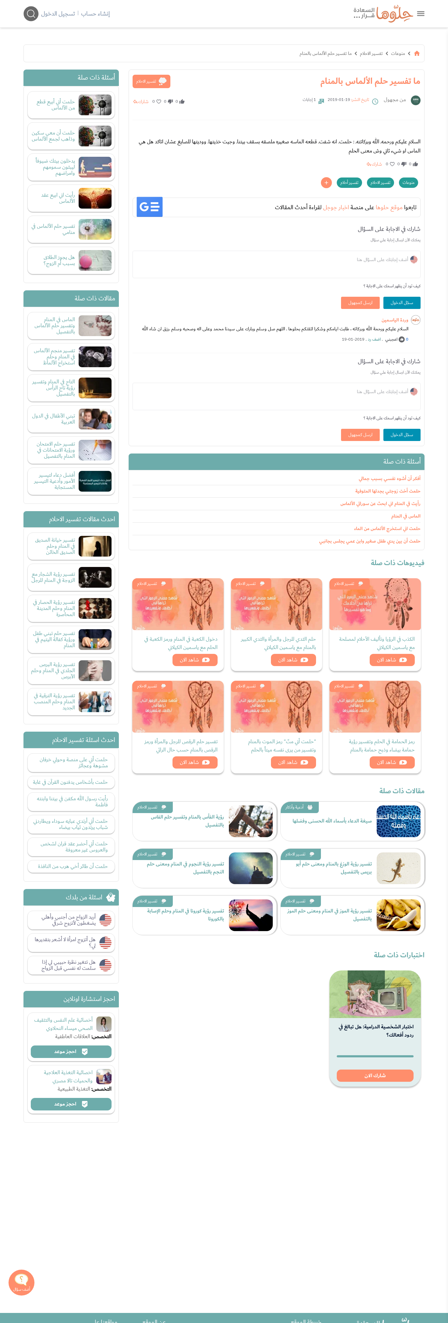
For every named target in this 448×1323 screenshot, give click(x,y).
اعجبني (391, 339)
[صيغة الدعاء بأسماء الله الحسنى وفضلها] (399, 821)
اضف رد (374, 339)
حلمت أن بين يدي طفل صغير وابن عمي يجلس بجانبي (370, 541)
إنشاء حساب (95, 13)
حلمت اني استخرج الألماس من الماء (387, 529)
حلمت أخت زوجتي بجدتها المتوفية (388, 491)
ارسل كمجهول (360, 303)
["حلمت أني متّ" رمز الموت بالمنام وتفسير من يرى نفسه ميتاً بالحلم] (276, 707)
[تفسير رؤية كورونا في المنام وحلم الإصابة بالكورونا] (251, 915)
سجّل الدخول (402, 303)
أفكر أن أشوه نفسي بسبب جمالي (390, 479)
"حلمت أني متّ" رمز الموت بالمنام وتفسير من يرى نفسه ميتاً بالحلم (282, 745)
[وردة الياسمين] (416, 320)
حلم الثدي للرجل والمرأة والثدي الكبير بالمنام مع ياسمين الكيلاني (278, 643)
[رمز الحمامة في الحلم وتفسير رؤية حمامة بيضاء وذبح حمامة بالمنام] (375, 707)
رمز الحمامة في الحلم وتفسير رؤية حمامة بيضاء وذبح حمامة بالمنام (382, 745)
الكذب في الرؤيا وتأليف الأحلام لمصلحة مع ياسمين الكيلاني (377, 643)
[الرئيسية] (417, 53)
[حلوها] (421, 13)
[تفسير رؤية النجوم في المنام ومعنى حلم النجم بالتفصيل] (251, 868)
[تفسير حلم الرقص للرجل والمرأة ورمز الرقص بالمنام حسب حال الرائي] (178, 707)
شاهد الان (386, 659)
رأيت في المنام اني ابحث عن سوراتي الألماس (380, 504)
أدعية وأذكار (295, 807)
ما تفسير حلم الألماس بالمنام (326, 53)
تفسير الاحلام (371, 53)
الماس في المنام (406, 516)
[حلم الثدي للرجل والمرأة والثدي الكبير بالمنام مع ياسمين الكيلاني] (276, 604)
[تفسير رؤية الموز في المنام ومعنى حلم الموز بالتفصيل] (399, 915)
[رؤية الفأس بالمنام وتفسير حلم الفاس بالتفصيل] (251, 821)
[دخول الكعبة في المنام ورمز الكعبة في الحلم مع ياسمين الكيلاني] (178, 604)
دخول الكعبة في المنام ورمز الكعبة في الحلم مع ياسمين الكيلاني (181, 643)
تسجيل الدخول (58, 13)
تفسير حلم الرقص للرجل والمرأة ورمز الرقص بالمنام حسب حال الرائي (181, 745)
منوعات (398, 53)
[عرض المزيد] (326, 182)
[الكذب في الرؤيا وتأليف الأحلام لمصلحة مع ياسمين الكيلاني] (375, 604)
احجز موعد (65, 1051)
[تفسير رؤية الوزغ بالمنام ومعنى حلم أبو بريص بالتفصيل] (399, 868)
